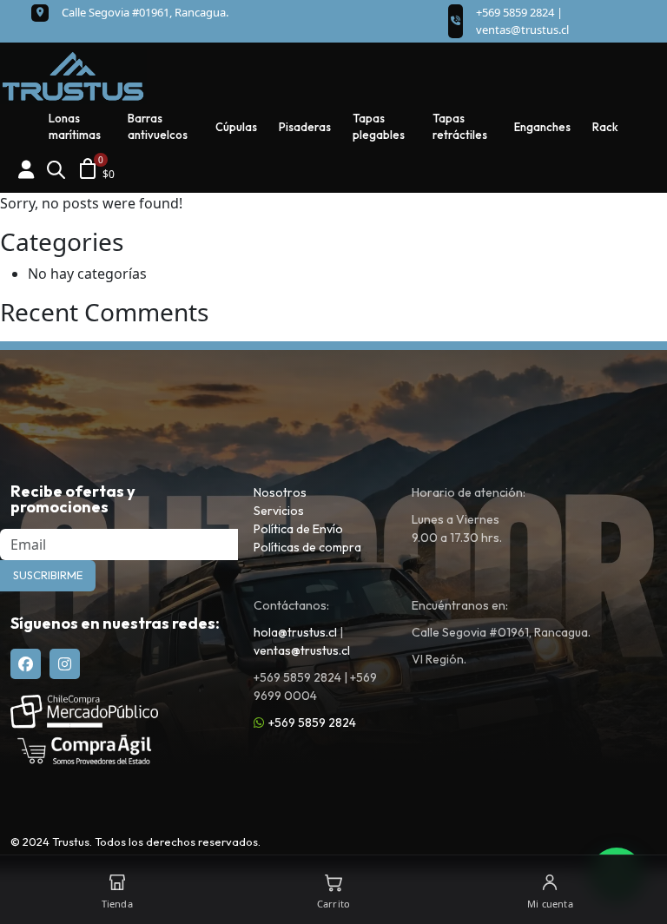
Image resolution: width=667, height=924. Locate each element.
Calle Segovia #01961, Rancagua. (145, 12)
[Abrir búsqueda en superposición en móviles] (55, 168)
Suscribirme (48, 575)
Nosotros (280, 492)
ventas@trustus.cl (522, 29)
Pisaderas (305, 127)
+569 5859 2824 (312, 722)
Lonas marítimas (75, 126)
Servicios (279, 510)
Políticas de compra (307, 547)
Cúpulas (236, 127)
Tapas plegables (379, 126)
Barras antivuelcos (158, 126)
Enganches (542, 127)
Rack (605, 127)
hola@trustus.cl (295, 632)
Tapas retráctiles (460, 126)
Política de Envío (298, 529)
